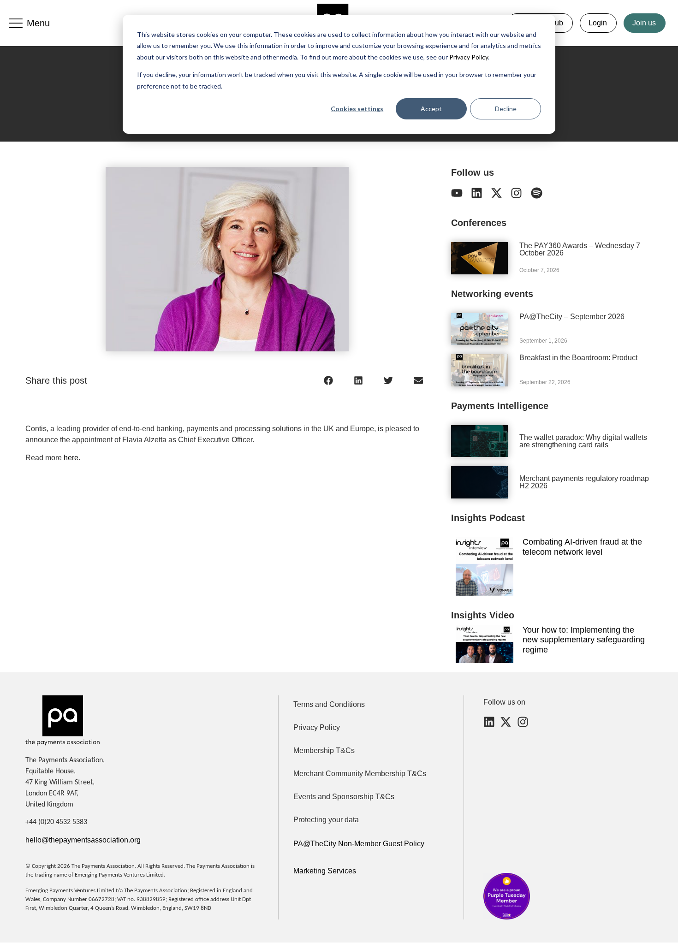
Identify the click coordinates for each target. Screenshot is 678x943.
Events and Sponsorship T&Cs (343, 797)
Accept (431, 109)
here (71, 458)
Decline (506, 109)
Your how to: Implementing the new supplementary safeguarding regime (584, 639)
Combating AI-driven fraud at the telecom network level (582, 547)
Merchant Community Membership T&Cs (359, 773)
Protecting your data (326, 820)
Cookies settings (357, 109)
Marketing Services (324, 871)
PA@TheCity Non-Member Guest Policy (358, 844)
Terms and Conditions (329, 704)
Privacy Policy (468, 57)
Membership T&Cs (324, 750)
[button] (328, 380)
